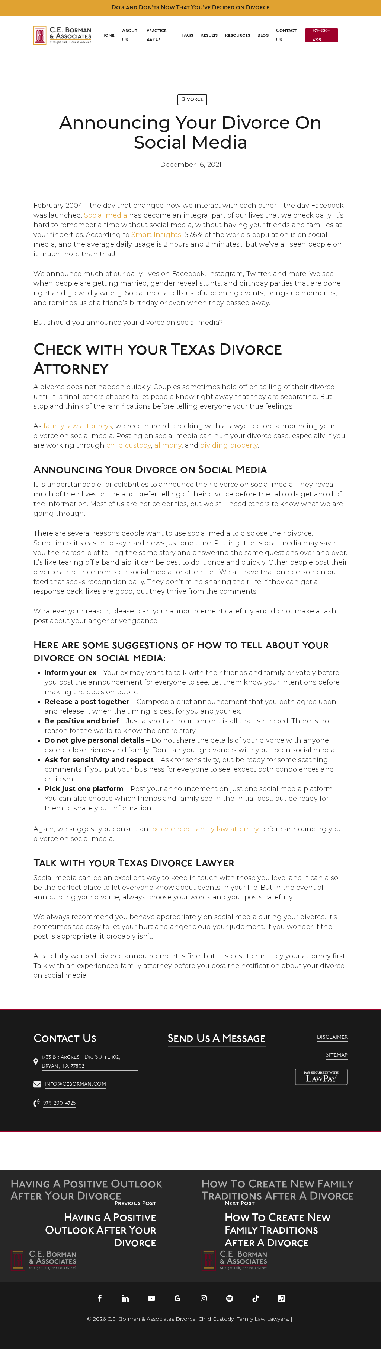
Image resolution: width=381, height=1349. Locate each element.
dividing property (229, 445)
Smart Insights (156, 235)
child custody (128, 445)
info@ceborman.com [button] (75, 1084)
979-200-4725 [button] (59, 1103)
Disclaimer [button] (332, 1037)
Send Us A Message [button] (217, 1039)
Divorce (192, 99)
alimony (168, 445)
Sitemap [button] (337, 1055)
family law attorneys (78, 426)
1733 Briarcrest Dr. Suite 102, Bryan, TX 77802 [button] (81, 1061)
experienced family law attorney (204, 829)
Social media (105, 215)
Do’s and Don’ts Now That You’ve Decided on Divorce (190, 8)
